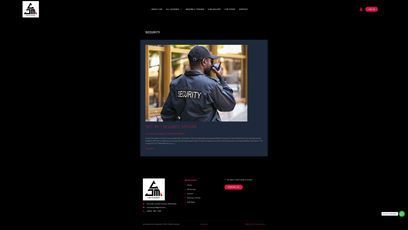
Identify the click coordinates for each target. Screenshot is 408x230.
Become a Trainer (195, 9)
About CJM (157, 9)
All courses (172, 9)
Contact (243, 9)
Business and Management (155, 133)
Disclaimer (204, 224)
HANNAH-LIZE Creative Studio (255, 224)
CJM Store (230, 9)
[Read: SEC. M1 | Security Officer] (196, 83)
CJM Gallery (214, 9)
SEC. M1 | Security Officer (170, 126)
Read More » (150, 148)
